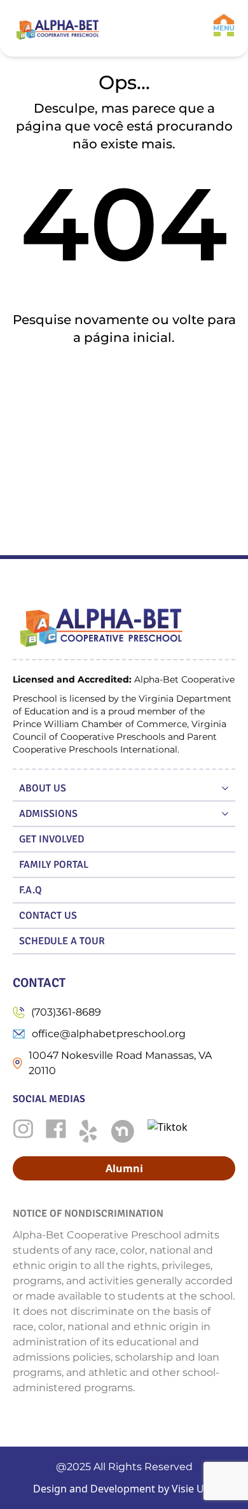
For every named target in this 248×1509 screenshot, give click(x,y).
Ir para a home (124, 379)
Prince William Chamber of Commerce (100, 724)
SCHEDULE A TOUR (62, 941)
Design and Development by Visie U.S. (124, 1489)
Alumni (124, 1168)
